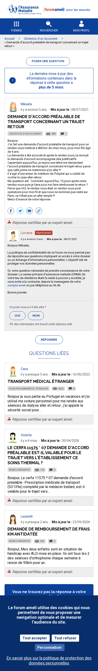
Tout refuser (65, 638)
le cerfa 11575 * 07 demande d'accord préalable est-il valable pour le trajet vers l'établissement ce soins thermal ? (48, 455)
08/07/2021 (62, 239)
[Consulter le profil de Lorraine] (13, 240)
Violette (26, 435)
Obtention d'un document (25, 134)
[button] (49, 17)
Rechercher (49, 30)
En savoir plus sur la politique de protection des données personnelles (49, 660)
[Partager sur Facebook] (11, 211)
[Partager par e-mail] (29, 211)
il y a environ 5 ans (32, 239)
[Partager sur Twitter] (20, 211)
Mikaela (26, 104)
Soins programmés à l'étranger (28, 388)
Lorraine (27, 233)
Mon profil (81, 30)
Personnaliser (49, 647)
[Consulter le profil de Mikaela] (13, 110)
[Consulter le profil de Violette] (13, 441)
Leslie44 (27, 516)
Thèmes (16, 30)
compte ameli (17, 285)
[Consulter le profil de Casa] (13, 375)
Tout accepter (35, 638)
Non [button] (38, 317)
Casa (24, 369)
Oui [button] (20, 315)
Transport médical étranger (41, 381)
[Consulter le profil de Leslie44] (13, 523)
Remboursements (19, 470)
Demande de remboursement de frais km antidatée (49, 531)
